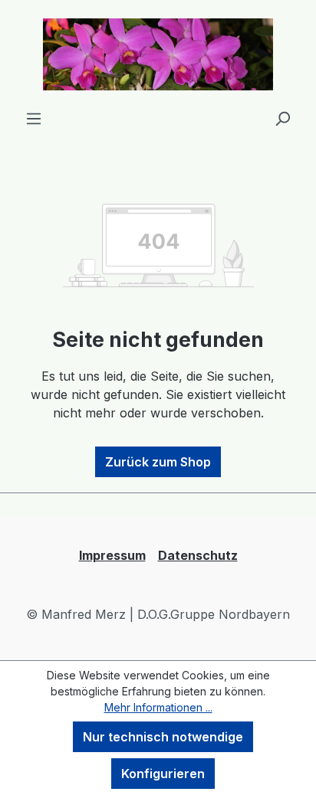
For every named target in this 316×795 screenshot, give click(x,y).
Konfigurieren (163, 773)
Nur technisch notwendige (163, 736)
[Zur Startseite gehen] (158, 54)
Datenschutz (198, 555)
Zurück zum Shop (158, 461)
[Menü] (33, 118)
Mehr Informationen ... (158, 707)
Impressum (112, 555)
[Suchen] (282, 118)
